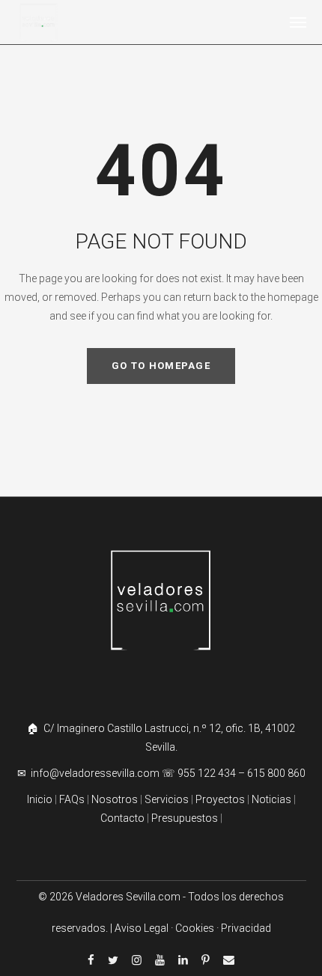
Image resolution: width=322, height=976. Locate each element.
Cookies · (198, 928)
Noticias (271, 799)
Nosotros (114, 799)
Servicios (168, 799)
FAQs (72, 799)
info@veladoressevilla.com (96, 773)
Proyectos (219, 799)
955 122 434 (206, 773)
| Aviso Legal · (142, 928)
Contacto (122, 818)
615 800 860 (276, 773)
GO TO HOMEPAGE (161, 365)
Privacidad (246, 928)
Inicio (39, 799)
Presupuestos (184, 818)
